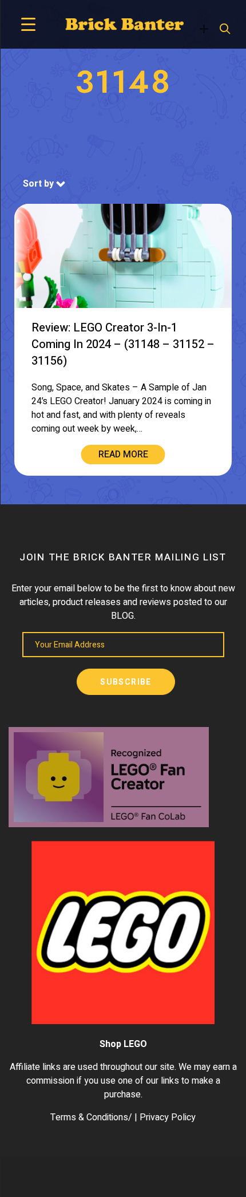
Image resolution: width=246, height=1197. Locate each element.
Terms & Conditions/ (91, 1117)
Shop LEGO (123, 1044)
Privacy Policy (168, 1117)
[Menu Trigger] (28, 24)
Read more (123, 454)
